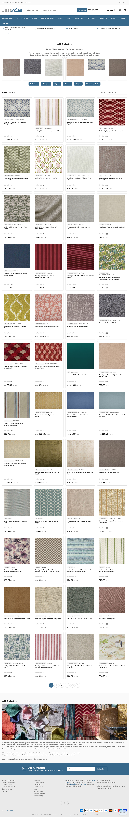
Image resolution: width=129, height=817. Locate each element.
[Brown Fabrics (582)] (117, 67)
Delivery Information (8, 782)
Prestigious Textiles (9, 175)
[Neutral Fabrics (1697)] (75, 67)
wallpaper (79, 18)
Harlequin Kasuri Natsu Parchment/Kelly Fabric (106, 570)
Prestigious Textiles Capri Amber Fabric (17, 618)
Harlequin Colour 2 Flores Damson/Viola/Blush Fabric (13, 570)
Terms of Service (39, 793)
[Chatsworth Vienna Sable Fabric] (80, 307)
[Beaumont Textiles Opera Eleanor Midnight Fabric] (17, 108)
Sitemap (4, 791)
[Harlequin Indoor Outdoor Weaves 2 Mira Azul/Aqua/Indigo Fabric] (80, 551)
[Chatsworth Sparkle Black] (112, 305)
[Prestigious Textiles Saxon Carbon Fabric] (80, 208)
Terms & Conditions (8, 780)
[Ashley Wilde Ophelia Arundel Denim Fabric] (17, 647)
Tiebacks (73, 784)
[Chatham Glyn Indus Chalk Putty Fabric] (48, 600)
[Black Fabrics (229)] (32, 66)
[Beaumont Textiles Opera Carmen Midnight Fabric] (80, 400)
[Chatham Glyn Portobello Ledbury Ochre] (17, 307)
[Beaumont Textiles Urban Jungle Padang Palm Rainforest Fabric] (112, 257)
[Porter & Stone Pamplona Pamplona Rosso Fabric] (17, 352)
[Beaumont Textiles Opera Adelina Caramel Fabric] (17, 449)
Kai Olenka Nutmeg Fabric (107, 618)
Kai (69, 616)
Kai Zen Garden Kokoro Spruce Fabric (79, 618)
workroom (91, 18)
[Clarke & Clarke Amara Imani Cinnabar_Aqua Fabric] (17, 405)
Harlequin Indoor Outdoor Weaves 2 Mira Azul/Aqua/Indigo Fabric (79, 570)
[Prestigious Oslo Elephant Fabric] (112, 453)
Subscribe (101, 769)
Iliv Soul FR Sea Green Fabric (77, 375)
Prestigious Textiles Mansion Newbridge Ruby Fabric (45, 276)
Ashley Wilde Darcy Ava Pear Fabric (47, 178)
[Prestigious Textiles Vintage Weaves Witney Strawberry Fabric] (48, 647)
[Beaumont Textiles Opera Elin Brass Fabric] (48, 400)
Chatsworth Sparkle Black (107, 323)
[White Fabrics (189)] (53, 67)
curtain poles (7, 18)
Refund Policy (38, 791)
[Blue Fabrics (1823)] (96, 64)
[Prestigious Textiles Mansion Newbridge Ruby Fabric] (48, 257)
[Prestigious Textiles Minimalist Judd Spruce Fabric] (17, 159)
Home (3, 34)
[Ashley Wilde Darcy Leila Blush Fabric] (48, 112)
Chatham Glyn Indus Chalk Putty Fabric (48, 618)
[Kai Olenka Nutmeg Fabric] (112, 600)
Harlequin (7, 567)
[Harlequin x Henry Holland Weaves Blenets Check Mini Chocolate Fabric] (48, 551)
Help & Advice (38, 787)
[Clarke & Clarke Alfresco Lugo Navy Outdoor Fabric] (17, 256)
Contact (6, 23)
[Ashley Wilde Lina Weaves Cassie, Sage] (17, 502)
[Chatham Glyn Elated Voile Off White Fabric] (80, 159)
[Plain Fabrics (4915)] (11, 67)
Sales (123, 18)
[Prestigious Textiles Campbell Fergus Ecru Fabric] (80, 647)
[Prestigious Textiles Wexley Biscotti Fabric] (80, 502)
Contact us (37, 784)
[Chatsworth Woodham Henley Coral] (48, 307)
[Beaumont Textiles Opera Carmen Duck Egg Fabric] (112, 400)
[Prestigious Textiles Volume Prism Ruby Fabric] (80, 257)
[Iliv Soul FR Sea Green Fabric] (80, 356)
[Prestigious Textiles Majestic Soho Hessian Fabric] (112, 356)
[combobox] (64, 10)
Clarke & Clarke (8, 270)
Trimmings (82, 784)
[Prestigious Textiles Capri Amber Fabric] (17, 600)
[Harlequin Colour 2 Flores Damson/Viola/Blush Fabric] (17, 551)
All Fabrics (11, 34)
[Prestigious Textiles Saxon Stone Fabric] (112, 208)
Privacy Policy (38, 795)
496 (72, 685)
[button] (34, 84)
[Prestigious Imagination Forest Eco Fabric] (48, 453)
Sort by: (103, 92)
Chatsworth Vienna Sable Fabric (77, 326)
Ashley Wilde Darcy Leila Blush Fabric (48, 131)
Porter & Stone (8, 363)
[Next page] (78, 685)
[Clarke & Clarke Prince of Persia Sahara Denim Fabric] (112, 647)
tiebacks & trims (47, 18)
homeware (103, 18)
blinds (60, 18)
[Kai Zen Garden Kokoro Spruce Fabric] (80, 600)
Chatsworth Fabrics (40, 323)
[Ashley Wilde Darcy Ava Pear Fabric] (48, 159)
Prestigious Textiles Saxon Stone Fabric (112, 227)
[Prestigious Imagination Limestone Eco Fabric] (80, 453)
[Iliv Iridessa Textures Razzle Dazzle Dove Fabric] (112, 159)
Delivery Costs (7, 784)
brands (113, 18)
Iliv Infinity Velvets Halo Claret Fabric (111, 131)
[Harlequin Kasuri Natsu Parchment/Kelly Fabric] (112, 551)
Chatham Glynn (71, 175)
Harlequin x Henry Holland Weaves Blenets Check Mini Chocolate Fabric (47, 570)
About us (37, 780)
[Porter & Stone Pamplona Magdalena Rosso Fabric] (48, 352)
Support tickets (7, 789)
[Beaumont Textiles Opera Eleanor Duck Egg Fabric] (80, 108)
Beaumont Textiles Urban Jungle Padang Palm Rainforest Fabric (109, 278)
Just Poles (10, 810)
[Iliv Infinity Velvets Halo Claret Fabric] (112, 112)
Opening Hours (39, 782)
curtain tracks (22, 18)
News (36, 789)
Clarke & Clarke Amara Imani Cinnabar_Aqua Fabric (13, 424)
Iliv (100, 128)
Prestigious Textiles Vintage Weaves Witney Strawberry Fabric (47, 666)
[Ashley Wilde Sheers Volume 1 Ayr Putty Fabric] (48, 208)
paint (69, 18)
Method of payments (9, 787)
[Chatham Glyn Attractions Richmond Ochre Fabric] (112, 502)
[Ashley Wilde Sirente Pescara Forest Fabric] (17, 208)
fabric (34, 18)
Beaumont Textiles (9, 119)
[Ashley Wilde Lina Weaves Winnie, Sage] (48, 502)
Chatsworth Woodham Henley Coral (47, 326)
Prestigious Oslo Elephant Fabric (110, 472)
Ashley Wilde (39, 128)
